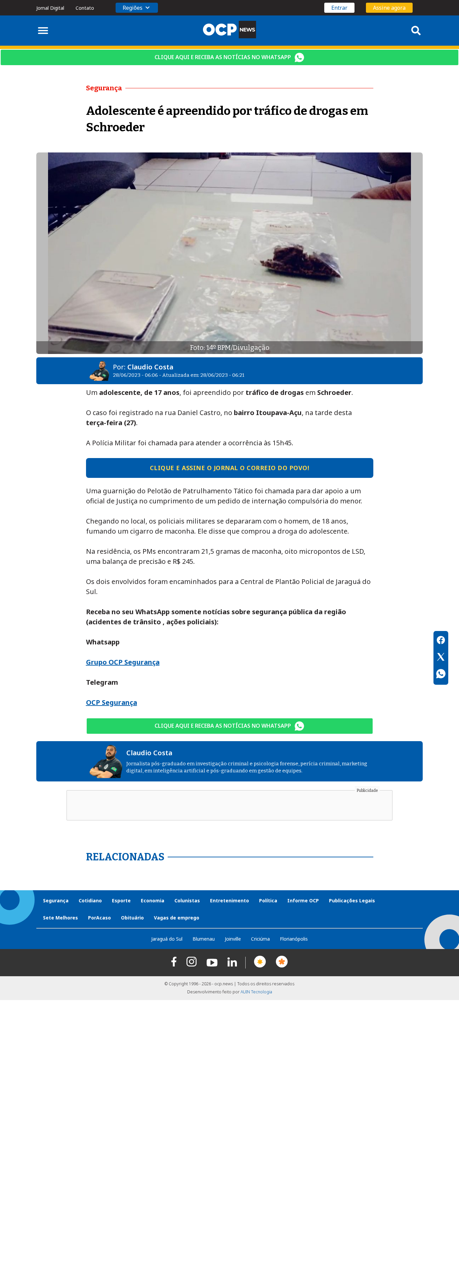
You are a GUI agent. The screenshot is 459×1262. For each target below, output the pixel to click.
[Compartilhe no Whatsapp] (441, 675)
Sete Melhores (60, 917)
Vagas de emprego (176, 917)
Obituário (132, 917)
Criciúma (260, 939)
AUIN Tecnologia (256, 992)
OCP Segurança (111, 702)
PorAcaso (99, 917)
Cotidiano (90, 900)
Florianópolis (294, 939)
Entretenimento (229, 900)
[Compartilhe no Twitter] (441, 658)
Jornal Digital (50, 8)
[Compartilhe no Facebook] (441, 641)
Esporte (121, 900)
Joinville (233, 939)
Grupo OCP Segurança (123, 662)
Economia (152, 900)
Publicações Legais (352, 900)
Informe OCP (303, 900)
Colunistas (187, 900)
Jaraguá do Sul (166, 939)
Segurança (56, 900)
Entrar (339, 7)
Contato (85, 8)
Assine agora (389, 7)
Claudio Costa (150, 366)
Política (268, 900)
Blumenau (204, 939)
